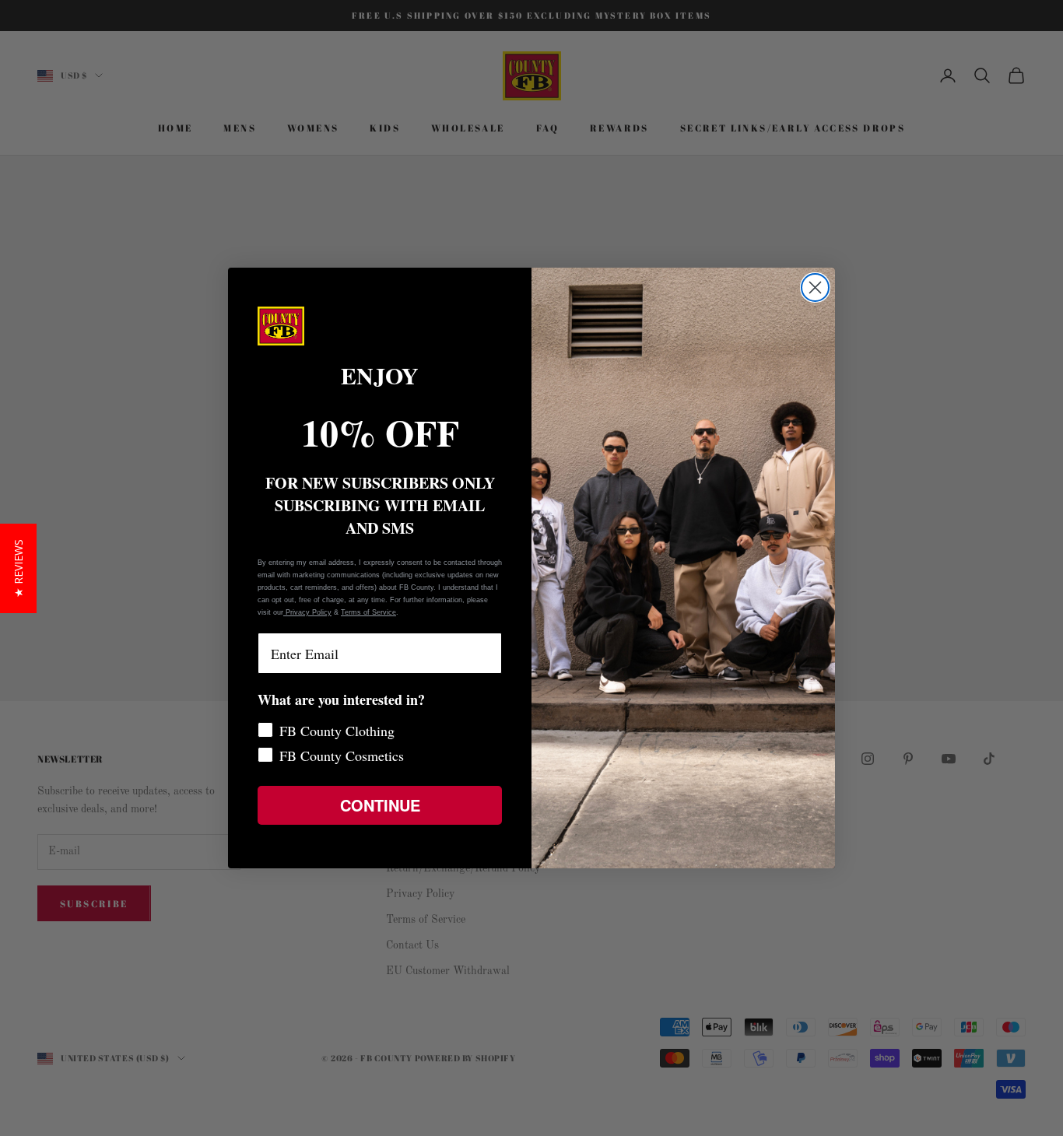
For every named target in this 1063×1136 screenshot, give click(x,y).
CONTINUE (380, 805)
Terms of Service (368, 612)
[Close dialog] (815, 287)
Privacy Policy (307, 612)
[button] (18, 568)
